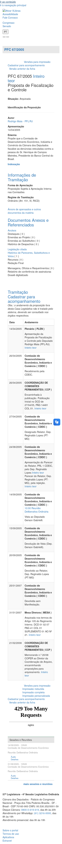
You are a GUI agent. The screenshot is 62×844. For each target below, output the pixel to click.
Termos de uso (11, 833)
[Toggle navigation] (4, 36)
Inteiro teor (31, 347)
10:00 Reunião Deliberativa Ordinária (36, 509)
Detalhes (14, 759)
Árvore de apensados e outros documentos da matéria (24, 211)
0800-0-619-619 (30, 809)
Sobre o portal (10, 830)
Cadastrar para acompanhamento (27, 65)
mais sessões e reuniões (38, 784)
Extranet (7, 840)
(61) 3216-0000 (42, 813)
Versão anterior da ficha (22, 68)
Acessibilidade (10, 14)
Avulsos (12, 230)
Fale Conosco (10, 17)
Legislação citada (17, 249)
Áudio (13, 757)
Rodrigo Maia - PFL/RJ (20, 121)
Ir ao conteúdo (8, 1)
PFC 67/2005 (14, 49)
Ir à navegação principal (13, 5)
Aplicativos (8, 837)
